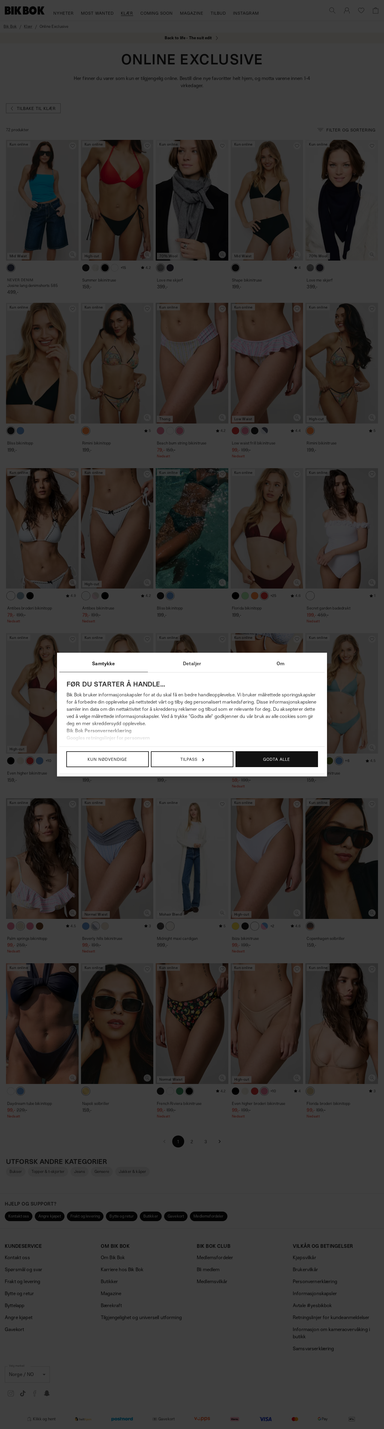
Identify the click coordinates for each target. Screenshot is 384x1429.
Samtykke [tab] (103, 663)
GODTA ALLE (276, 759)
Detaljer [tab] (192, 663)
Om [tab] (280, 663)
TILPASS (188, 759)
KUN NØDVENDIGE (107, 759)
